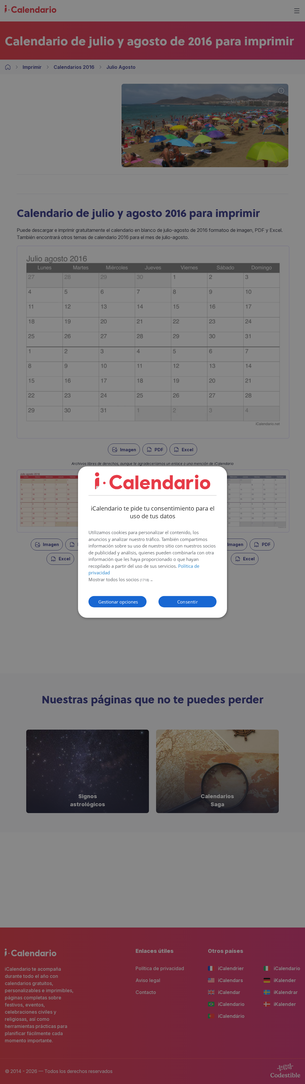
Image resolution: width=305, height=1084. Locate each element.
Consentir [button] (187, 602)
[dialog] (152, 542)
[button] (152, 580)
